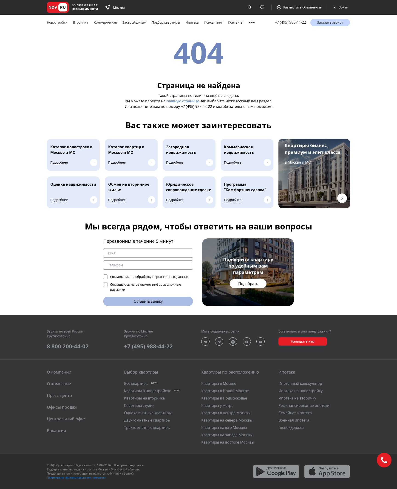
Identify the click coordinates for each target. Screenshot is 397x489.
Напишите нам (303, 341)
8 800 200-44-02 (68, 346)
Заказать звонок (330, 22)
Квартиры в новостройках (151, 390)
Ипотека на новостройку (300, 390)
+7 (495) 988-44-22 (290, 22)
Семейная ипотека (295, 412)
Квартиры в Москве (218, 383)
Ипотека (192, 22)
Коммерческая (105, 22)
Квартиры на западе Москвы (226, 434)
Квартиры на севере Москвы (226, 420)
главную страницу (182, 100)
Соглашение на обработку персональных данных (149, 276)
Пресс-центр (59, 395)
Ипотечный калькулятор (300, 383)
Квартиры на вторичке (144, 398)
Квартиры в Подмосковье (224, 398)
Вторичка (80, 22)
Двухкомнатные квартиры (147, 420)
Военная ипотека (293, 420)
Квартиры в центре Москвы (225, 412)
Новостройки (57, 22)
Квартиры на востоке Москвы (227, 442)
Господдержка (291, 427)
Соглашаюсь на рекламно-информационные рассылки (145, 287)
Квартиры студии (139, 405)
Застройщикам (134, 22)
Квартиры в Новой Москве (225, 390)
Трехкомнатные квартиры (147, 427)
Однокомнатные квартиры (148, 412)
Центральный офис (66, 419)
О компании (59, 383)
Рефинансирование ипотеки (303, 405)
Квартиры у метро (217, 405)
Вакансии (56, 430)
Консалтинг (213, 22)
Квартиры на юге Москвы (224, 427)
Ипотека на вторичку (297, 398)
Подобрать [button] (248, 283)
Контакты (235, 22)
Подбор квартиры (166, 22)
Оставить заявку (148, 301)
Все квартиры (140, 383)
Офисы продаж (62, 407)
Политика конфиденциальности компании (76, 478)
